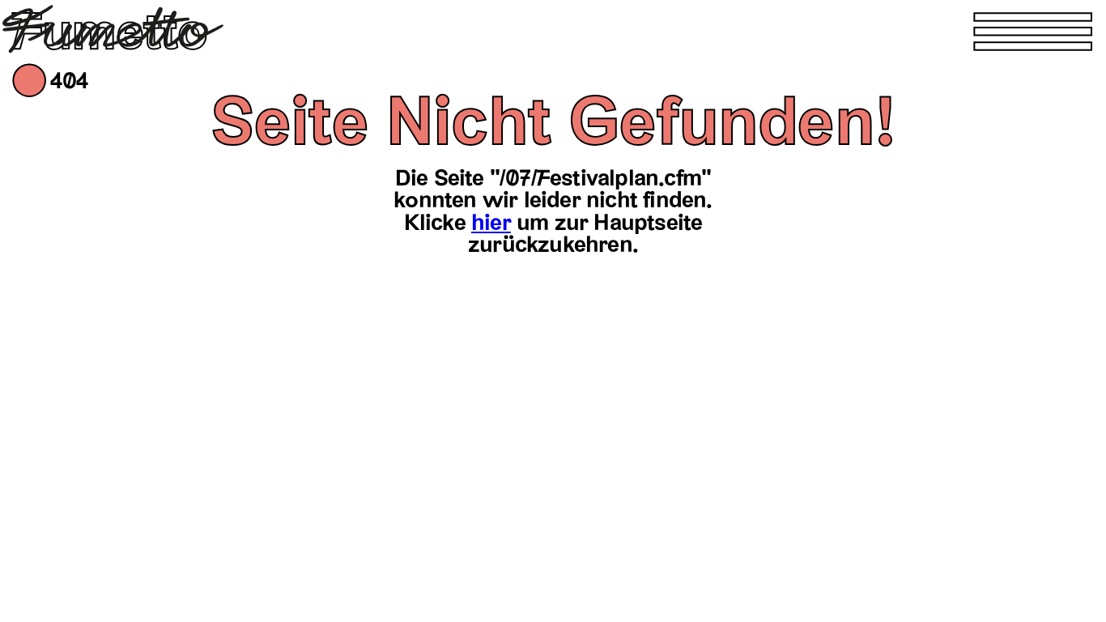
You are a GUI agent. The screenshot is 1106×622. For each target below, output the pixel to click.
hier (491, 222)
